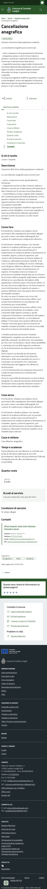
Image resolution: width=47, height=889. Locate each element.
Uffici (3, 694)
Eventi (3, 753)
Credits (41, 877)
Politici (3, 690)
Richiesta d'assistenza (9, 854)
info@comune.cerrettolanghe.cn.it (22, 539)
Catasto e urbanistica (9, 714)
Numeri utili (5, 795)
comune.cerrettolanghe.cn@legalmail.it (22, 541)
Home (3, 18)
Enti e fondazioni (7, 679)
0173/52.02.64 (16, 536)
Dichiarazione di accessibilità (12, 840)
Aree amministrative (9, 672)
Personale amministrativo (11, 687)
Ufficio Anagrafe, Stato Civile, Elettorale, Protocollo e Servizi (20, 527)
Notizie (4, 737)
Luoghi (3, 750)
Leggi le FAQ (6, 846)
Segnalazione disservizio (10, 848)
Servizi (10, 18)
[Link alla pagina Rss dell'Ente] (2, 865)
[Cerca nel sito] (40, 9)
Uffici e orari (5, 791)
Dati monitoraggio (8, 877)
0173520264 (14, 774)
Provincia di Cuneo (8, 829)
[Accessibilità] (6, 883)
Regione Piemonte (8, 3)
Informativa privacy (8, 832)
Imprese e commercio (9, 717)
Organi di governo (8, 683)
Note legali (5, 836)
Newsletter (5, 869)
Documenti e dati (7, 676)
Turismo (4, 725)
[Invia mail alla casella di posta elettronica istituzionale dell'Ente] (20, 781)
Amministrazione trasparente (12, 843)
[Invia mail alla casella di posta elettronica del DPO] (17, 808)
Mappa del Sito (16, 880)
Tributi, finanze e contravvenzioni (13, 721)
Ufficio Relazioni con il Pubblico (13, 788)
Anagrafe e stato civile (21, 18)
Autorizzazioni (6, 710)
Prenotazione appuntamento (12, 851)
